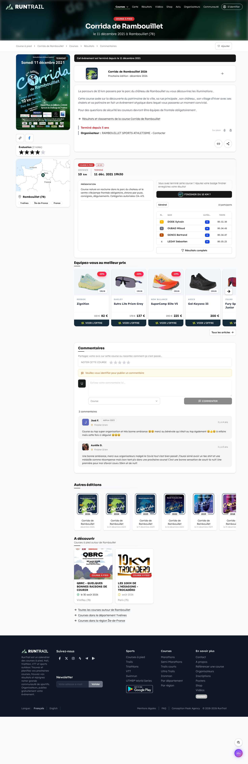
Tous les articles (221, 332)
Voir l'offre (93, 322)
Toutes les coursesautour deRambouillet (104, 609)
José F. (95, 420)
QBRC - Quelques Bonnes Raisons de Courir (92, 586)
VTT (128, 671)
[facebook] (29, 138)
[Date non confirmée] (119, 594)
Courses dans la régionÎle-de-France (101, 620)
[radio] (21, 152)
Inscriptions (203, 676)
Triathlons (132, 666)
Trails (129, 661)
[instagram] (73, 658)
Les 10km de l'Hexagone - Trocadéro (128, 586)
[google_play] (93, 658)
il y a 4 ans (223, 422)
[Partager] (228, 144)
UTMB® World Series (139, 680)
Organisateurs (192, 6)
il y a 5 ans (223, 447)
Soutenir (201, 696)
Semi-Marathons (171, 661)
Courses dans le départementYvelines (102, 615)
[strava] (80, 658)
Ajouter (225, 46)
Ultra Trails (168, 671)
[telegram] (86, 658)
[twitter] (66, 658)
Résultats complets (196, 250)
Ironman (166, 676)
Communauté (211, 6)
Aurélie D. (96, 445)
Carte (135, 6)
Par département (172, 680)
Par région (167, 685)
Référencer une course (210, 666)
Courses (120, 6)
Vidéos (159, 6)
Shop (169, 6)
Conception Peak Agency (186, 708)
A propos (201, 661)
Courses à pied (135, 657)
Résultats (147, 6)
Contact (201, 657)
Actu (178, 6)
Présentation (88, 184)
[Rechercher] (239, 742)
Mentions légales (146, 708)
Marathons (168, 657)
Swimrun (131, 676)
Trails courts (168, 666)
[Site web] (20, 138)
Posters (200, 680)
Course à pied (24, 46)
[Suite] (229, 291)
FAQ (164, 708)
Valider (96, 684)
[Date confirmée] (78, 594)
